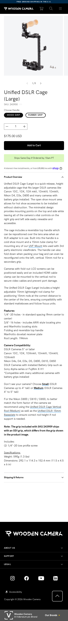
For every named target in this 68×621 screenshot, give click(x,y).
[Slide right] (41, 83)
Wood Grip (13, 115)
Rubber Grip (35, 115)
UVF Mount (35, 246)
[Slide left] (27, 83)
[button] (51, 9)
